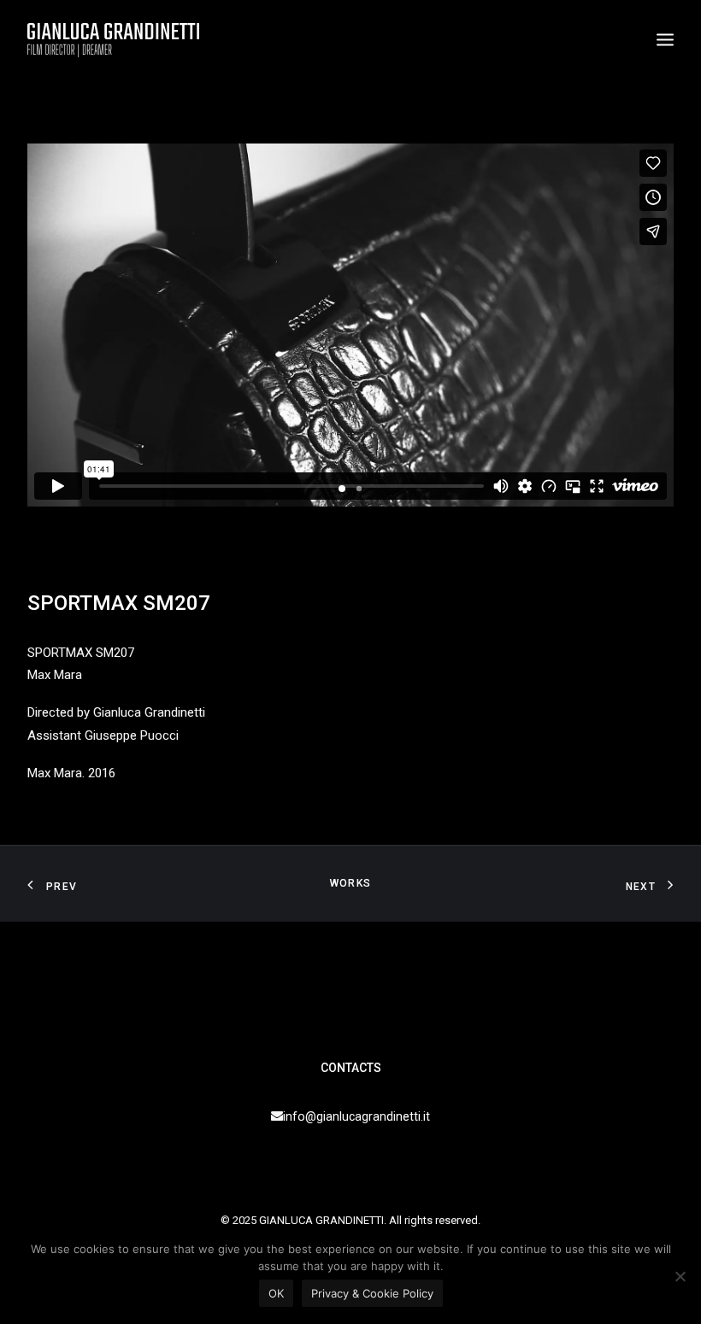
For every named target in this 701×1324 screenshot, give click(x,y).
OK (276, 1293)
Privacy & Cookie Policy (372, 1293)
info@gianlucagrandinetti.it (356, 1116)
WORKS (350, 883)
